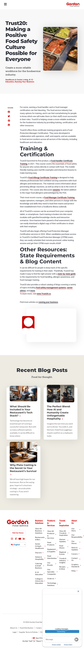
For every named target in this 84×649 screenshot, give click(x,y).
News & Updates (74, 548)
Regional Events (62, 553)
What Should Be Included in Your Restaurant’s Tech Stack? (21, 411)
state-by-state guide (67, 274)
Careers (74, 554)
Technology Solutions (51, 584)
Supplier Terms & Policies (28, 632)
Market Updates (62, 540)
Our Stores (74, 542)
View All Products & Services (50, 534)
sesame (56, 190)
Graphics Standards (75, 565)
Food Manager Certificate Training (59, 197)
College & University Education (39, 581)
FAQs (73, 571)
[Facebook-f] (16, 539)
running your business (48, 302)
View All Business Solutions (38, 530)
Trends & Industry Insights (62, 560)
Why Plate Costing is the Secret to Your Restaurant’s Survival (23, 468)
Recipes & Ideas (62, 568)
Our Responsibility (76, 536)
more (32, 290)
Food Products (50, 543)
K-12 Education (39, 573)
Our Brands (50, 564)
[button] (9, 112)
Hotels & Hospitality (39, 558)
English (16, 544)
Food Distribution (52, 557)
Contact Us (74, 559)
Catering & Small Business (38, 565)
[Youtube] (20, 539)
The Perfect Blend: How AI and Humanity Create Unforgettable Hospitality (58, 412)
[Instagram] (12, 539)
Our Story (73, 529)
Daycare (38, 552)
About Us (13, 628)
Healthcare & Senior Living (16, 80)
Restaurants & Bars (40, 538)
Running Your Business (24, 82)
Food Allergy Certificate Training (42, 177)
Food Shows (61, 547)
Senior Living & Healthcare (39, 546)
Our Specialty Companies (51, 571)
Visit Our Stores (18, 533)
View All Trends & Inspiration (63, 533)
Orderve (50, 578)
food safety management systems (51, 287)
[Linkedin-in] (24, 539)
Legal (15, 632)
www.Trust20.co (44, 294)
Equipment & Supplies (51, 550)
